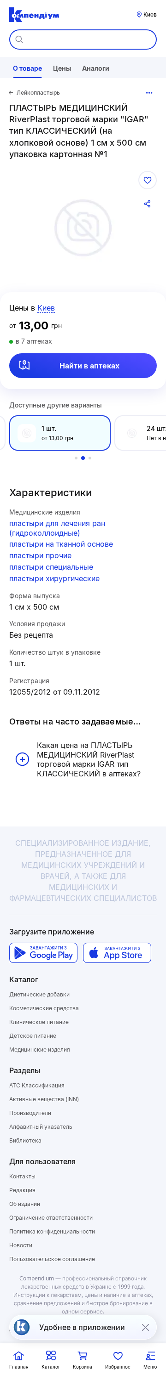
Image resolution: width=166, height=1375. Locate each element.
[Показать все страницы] (149, 92)
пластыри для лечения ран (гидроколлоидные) (57, 528)
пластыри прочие (40, 555)
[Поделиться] (147, 204)
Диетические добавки (39, 994)
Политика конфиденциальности (52, 1231)
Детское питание (32, 1035)
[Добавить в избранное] (147, 180)
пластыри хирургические (54, 578)
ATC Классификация (37, 1085)
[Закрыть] (145, 1327)
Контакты (22, 1176)
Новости (20, 1245)
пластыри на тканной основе (61, 544)
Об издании (24, 1203)
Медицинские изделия (39, 1049)
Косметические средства (44, 1008)
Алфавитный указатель (40, 1126)
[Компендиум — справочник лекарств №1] (34, 14)
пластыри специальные (51, 567)
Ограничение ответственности (51, 1217)
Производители (30, 1112)
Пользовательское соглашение (52, 1259)
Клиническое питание (39, 1022)
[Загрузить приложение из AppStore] (117, 953)
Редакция (22, 1190)
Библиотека (25, 1140)
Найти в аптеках (89, 365)
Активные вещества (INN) (44, 1099)
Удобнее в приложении (82, 1327)
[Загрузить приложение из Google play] (43, 953)
